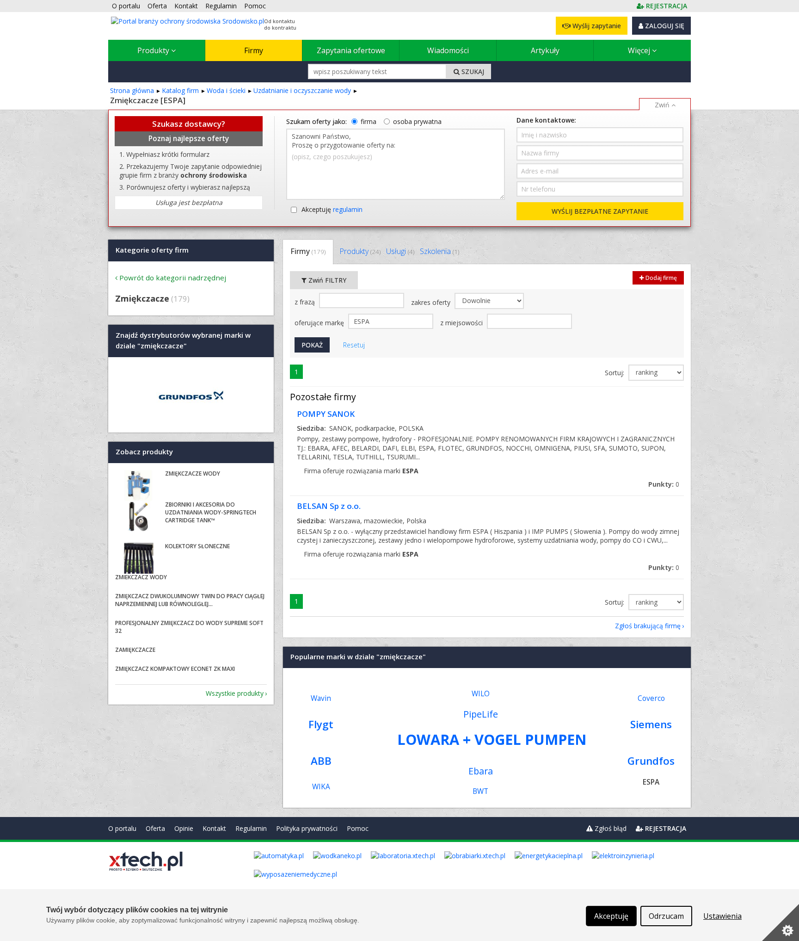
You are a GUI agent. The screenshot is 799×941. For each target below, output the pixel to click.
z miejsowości (462, 322)
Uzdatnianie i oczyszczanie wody (302, 90)
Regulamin (251, 828)
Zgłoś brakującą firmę (648, 625)
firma (368, 121)
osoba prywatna (417, 121)
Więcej (640, 50)
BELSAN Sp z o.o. (329, 506)
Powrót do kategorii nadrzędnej (172, 277)
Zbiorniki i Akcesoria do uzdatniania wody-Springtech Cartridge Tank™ (210, 512)
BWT (480, 791)
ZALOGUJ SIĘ (663, 25)
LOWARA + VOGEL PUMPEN (491, 739)
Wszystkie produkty (235, 693)
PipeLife (480, 714)
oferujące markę (320, 322)
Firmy (253, 50)
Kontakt (214, 828)
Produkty (154, 50)
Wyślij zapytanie (596, 25)
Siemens (651, 724)
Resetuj (354, 344)
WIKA (321, 787)
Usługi (400, 251)
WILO (481, 694)
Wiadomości (448, 50)
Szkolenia (439, 251)
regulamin (348, 209)
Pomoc (358, 828)
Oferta (155, 828)
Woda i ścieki (226, 90)
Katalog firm (180, 90)
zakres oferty (431, 302)
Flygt (320, 724)
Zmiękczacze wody (192, 473)
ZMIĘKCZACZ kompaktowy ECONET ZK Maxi (175, 669)
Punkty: (663, 484)
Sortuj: (615, 372)
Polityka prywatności (307, 828)
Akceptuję (332, 209)
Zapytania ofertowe (351, 50)
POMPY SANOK (326, 414)
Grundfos (651, 761)
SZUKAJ (472, 71)
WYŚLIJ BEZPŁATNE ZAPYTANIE (600, 211)
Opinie (183, 828)
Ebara (480, 771)
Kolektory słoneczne (197, 546)
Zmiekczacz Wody (141, 577)
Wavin (321, 698)
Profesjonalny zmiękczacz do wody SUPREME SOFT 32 (189, 627)
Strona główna (132, 90)
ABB (321, 761)
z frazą (306, 301)
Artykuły (545, 50)
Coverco (651, 698)
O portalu (122, 828)
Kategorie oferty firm (152, 249)
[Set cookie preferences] (780, 922)
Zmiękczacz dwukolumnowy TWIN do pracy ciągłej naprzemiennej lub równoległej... (189, 600)
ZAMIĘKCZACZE (135, 650)
